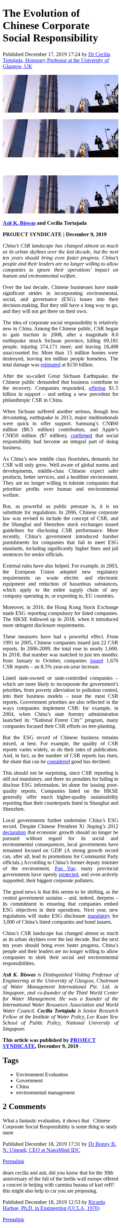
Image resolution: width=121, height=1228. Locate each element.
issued (96, 660)
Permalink (13, 1161)
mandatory (99, 916)
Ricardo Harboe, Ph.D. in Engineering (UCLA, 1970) (54, 1205)
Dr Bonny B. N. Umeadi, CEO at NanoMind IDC (59, 1147)
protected (68, 874)
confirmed (81, 435)
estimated (51, 364)
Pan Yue (65, 868)
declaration (14, 832)
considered (58, 761)
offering (97, 388)
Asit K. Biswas (19, 223)
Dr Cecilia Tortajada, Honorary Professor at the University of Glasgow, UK (56, 60)
